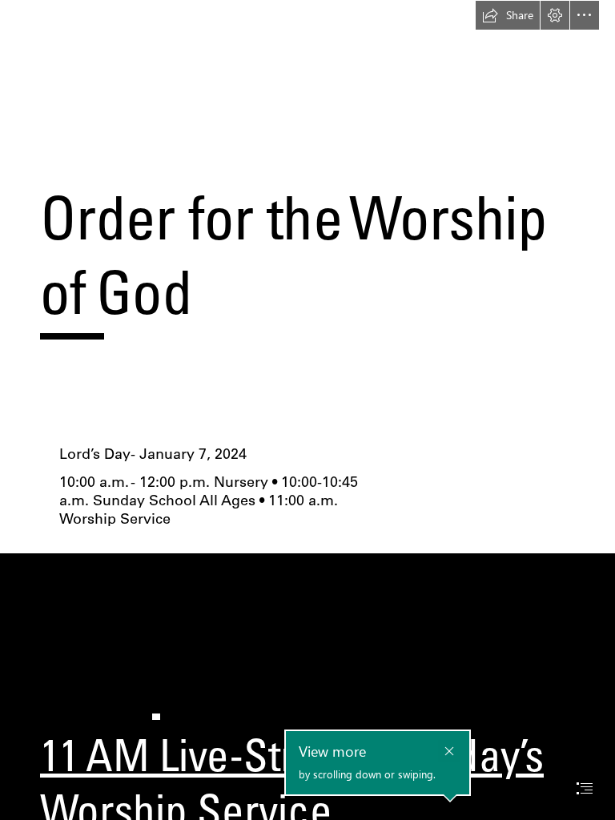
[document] (307, 410)
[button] (508, 15)
